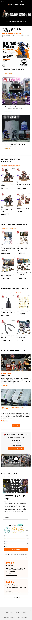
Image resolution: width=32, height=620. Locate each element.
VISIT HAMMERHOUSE (16, 448)
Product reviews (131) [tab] (10, 554)
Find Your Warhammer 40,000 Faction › (12, 33)
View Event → (8, 517)
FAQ (6, 612)
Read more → (4, 385)
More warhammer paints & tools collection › (12, 292)
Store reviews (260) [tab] (22, 554)
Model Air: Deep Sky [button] (11, 575)
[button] (19, 276)
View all (16, 425)
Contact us (11, 612)
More (27, 530)
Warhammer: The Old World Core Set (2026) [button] (13, 593)
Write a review (16, 549)
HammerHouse (11, 617)
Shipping (18, 612)
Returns (24, 612)
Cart (24, 1)
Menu (4, 1)
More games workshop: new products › (11, 165)
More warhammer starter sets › (9, 228)
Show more (15, 597)
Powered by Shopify (22, 617)
